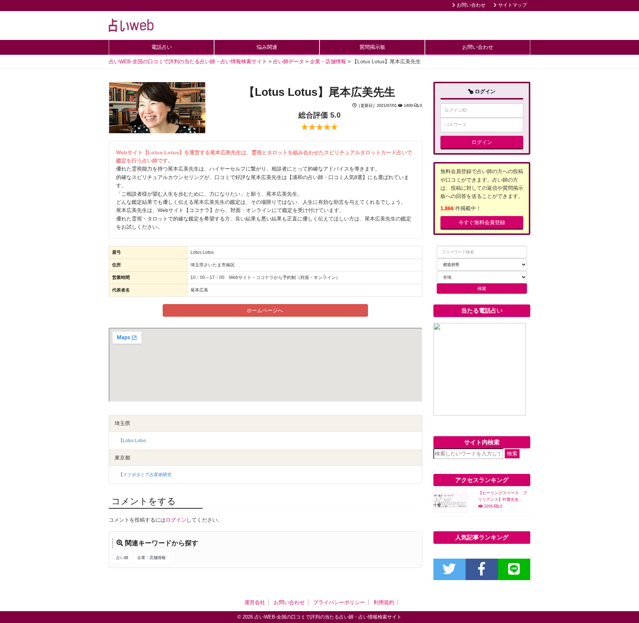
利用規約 (383, 602)
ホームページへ (265, 310)
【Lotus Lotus (132, 440)
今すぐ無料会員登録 (482, 222)
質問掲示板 (372, 47)
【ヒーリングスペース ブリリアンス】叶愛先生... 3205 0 (502, 499)
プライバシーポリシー (339, 602)
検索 (512, 454)
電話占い (161, 47)
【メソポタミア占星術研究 (145, 474)
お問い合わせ (470, 5)
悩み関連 (267, 47)
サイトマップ (512, 5)
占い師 (122, 557)
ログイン (176, 520)
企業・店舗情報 (151, 557)
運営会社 (254, 602)
